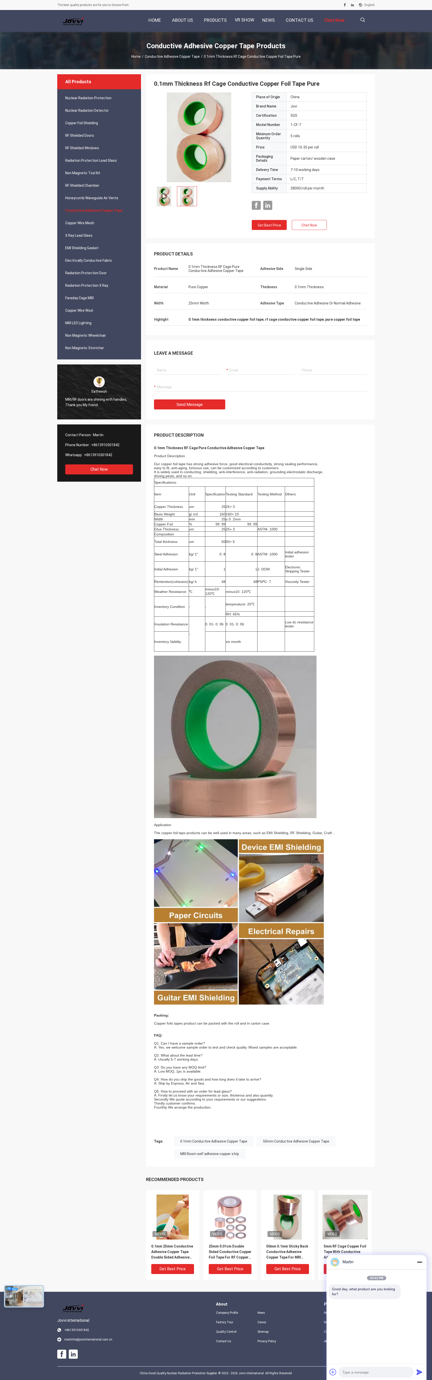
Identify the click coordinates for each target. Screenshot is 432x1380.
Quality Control (226, 1332)
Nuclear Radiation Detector (87, 110)
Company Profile (227, 1313)
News (261, 1313)
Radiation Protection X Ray (86, 285)
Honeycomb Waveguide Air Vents (91, 198)
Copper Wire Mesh (79, 223)
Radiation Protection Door (86, 273)
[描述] (362, 19)
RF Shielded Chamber (82, 185)
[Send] (420, 1372)
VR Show (244, 19)
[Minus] (419, 1262)
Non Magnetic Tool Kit (82, 173)
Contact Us (223, 1341)
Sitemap (263, 1332)
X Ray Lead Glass (78, 235)
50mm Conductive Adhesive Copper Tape (296, 1141)
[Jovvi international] (73, 21)
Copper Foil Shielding (81, 123)
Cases (262, 1322)
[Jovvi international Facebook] (344, 5)
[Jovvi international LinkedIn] (352, 5)
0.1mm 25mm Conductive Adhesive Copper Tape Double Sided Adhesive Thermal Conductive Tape (172, 1252)
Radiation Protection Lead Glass (91, 160)
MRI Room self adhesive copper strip (209, 1154)
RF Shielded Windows (82, 148)
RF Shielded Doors (79, 135)
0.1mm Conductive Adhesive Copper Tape (213, 1141)
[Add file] (333, 1372)
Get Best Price (269, 225)
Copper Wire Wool (79, 310)
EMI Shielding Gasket (81, 248)
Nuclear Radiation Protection (88, 98)
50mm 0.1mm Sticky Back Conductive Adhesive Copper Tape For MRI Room (287, 1252)
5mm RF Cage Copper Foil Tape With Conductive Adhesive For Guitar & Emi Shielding (345, 1252)
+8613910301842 (105, 445)
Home (136, 56)
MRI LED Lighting (78, 323)
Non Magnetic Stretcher (84, 348)
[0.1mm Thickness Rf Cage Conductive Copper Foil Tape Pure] (199, 137)
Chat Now (99, 469)
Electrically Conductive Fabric (88, 260)
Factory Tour (224, 1322)
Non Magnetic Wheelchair (85, 335)
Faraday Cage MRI (79, 298)
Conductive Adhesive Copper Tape (172, 56)
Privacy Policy (267, 1341)
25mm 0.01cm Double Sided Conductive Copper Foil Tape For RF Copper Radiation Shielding (230, 1252)
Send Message (189, 404)
